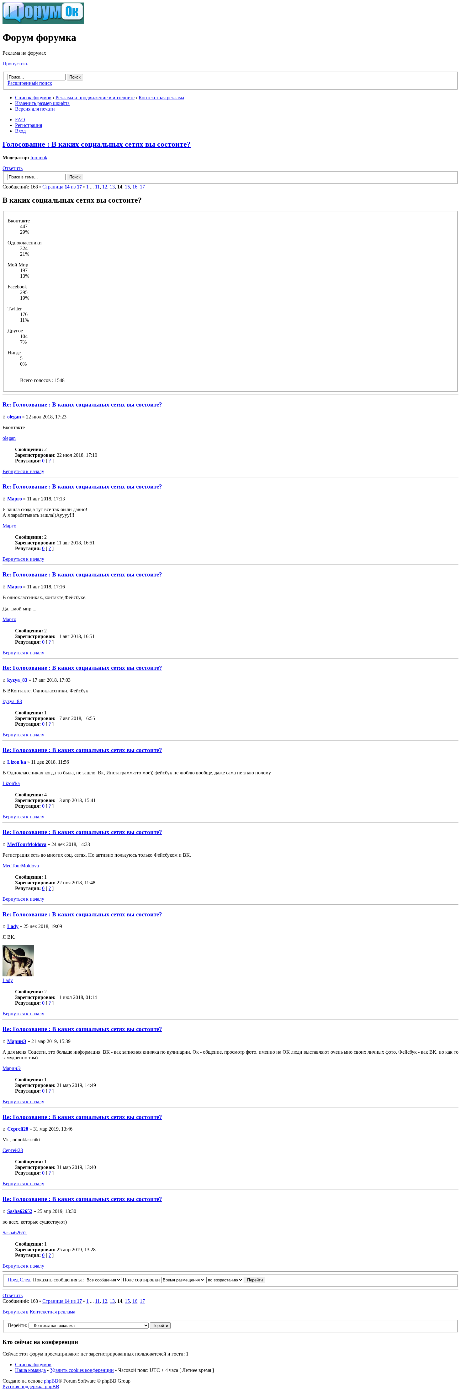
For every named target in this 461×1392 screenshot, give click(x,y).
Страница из (62, 186)
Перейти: (17, 1325)
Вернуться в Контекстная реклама (39, 1311)
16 (134, 186)
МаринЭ (16, 1041)
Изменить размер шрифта (42, 103)
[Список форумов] (43, 22)
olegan (14, 416)
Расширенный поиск (30, 83)
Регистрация (28, 125)
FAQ (20, 119)
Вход (20, 131)
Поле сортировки (142, 1279)
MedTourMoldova (26, 844)
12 (104, 186)
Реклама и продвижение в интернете (95, 97)
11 (97, 186)
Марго (14, 498)
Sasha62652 (19, 1211)
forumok (38, 157)
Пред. (14, 1279)
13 (112, 186)
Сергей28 (17, 1129)
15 (127, 186)
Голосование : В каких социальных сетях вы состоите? (97, 144)
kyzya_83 (17, 680)
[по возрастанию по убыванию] (235, 1279)
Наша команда (30, 1370)
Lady (13, 926)
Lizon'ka (16, 762)
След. (26, 1279)
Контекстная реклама (161, 97)
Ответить (13, 168)
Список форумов (33, 97)
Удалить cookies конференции (82, 1370)
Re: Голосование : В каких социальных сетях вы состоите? (82, 404)
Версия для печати (35, 109)
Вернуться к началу (23, 471)
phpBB (51, 1381)
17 (142, 186)
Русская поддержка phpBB (31, 1386)
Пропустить (15, 63)
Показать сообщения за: (59, 1279)
